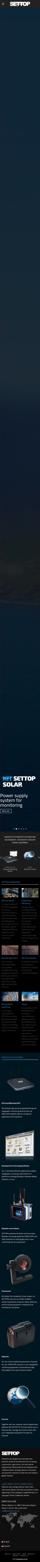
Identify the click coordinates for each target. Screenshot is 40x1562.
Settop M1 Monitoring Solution (10, 870)
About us (8, 1554)
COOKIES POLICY (26, 1484)
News (24, 1554)
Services (15, 1555)
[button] (3, 3)
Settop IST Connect (30, 869)
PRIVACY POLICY (13, 1484)
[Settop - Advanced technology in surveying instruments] (20, 4)
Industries (17, 1554)
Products (31, 1554)
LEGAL (4, 1484)
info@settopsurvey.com (11, 1510)
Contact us (24, 1555)
